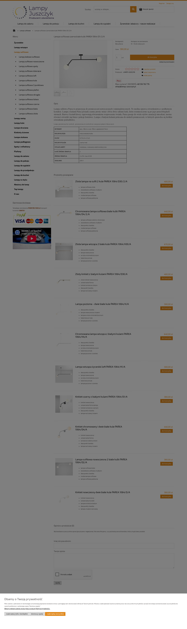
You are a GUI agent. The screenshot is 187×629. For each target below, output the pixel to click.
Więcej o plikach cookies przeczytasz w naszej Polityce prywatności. (27, 608)
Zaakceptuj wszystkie (55, 614)
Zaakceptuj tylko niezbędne (17, 614)
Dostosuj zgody (37, 614)
